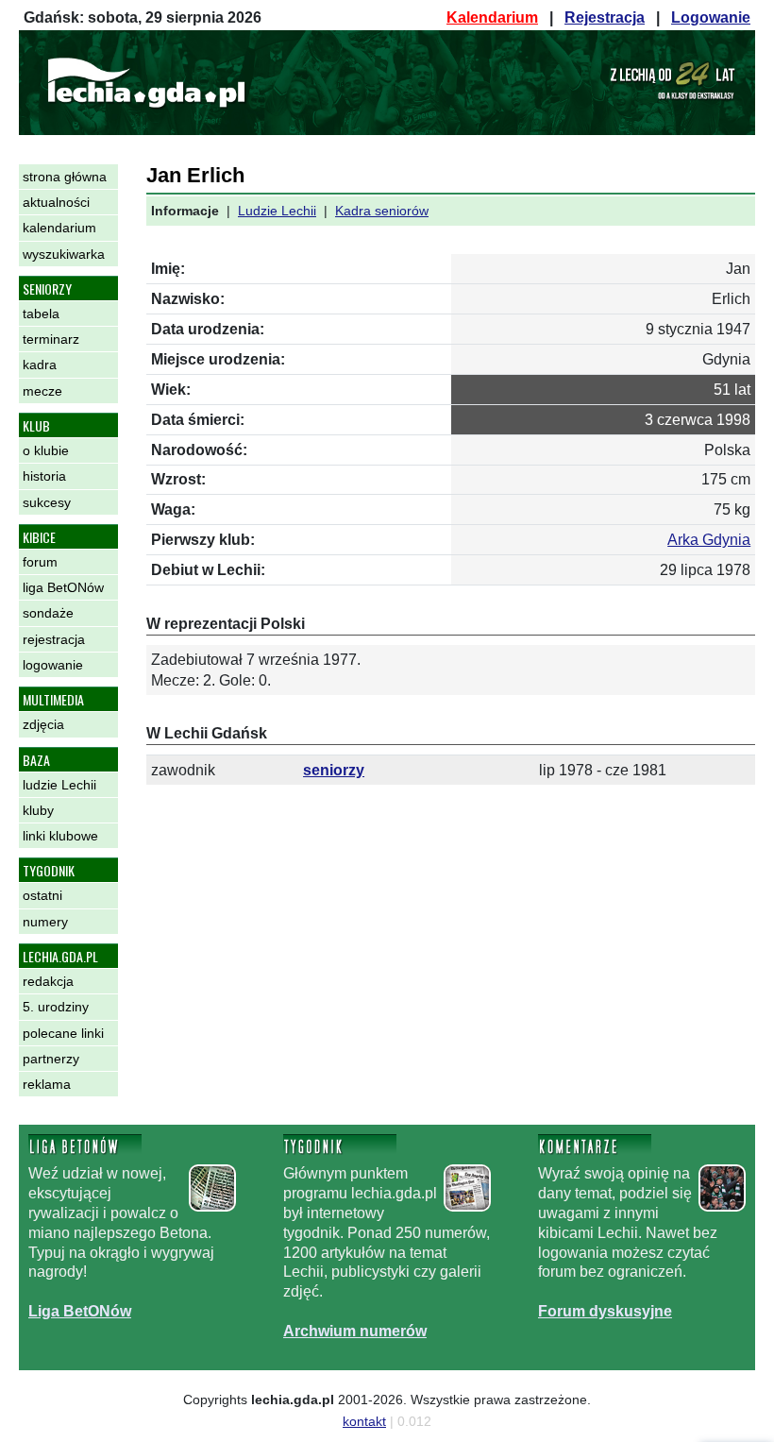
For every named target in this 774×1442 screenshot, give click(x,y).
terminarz (51, 339)
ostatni (42, 895)
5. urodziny (56, 1006)
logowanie (53, 664)
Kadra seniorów (382, 210)
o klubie (46, 450)
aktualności (56, 202)
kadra (40, 364)
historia (44, 475)
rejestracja (54, 639)
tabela (41, 313)
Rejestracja (604, 17)
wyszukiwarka (64, 254)
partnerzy (51, 1058)
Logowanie (710, 17)
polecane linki (63, 1033)
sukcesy (47, 502)
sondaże (48, 612)
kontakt (364, 1421)
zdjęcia (43, 724)
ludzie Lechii (59, 784)
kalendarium (59, 227)
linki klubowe (60, 835)
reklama (47, 1084)
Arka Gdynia (708, 540)
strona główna (65, 176)
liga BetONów (63, 587)
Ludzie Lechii (277, 210)
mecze (42, 391)
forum (40, 561)
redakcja (48, 981)
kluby (38, 810)
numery (45, 921)
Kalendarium (492, 17)
